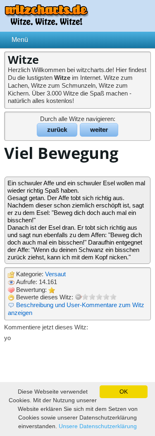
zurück (57, 129)
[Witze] (46, 22)
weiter (99, 129)
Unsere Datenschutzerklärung (98, 426)
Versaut (55, 273)
